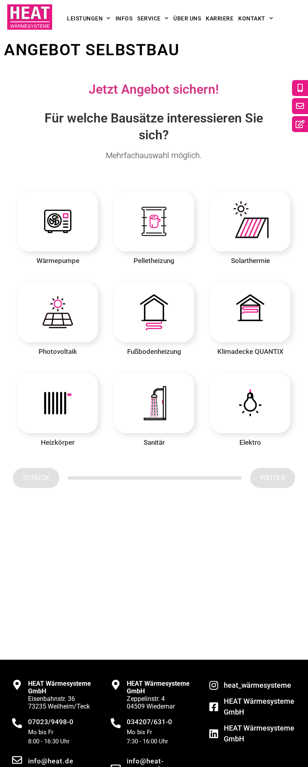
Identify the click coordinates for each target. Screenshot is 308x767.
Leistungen (85, 18)
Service (149, 18)
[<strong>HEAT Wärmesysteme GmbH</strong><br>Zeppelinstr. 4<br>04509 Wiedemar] (116, 685)
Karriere (219, 18)
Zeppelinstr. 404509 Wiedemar (158, 695)
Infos (124, 18)
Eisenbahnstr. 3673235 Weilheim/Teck (59, 695)
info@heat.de (50, 761)
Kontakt (251, 18)
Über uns (187, 18)
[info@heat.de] (17, 760)
